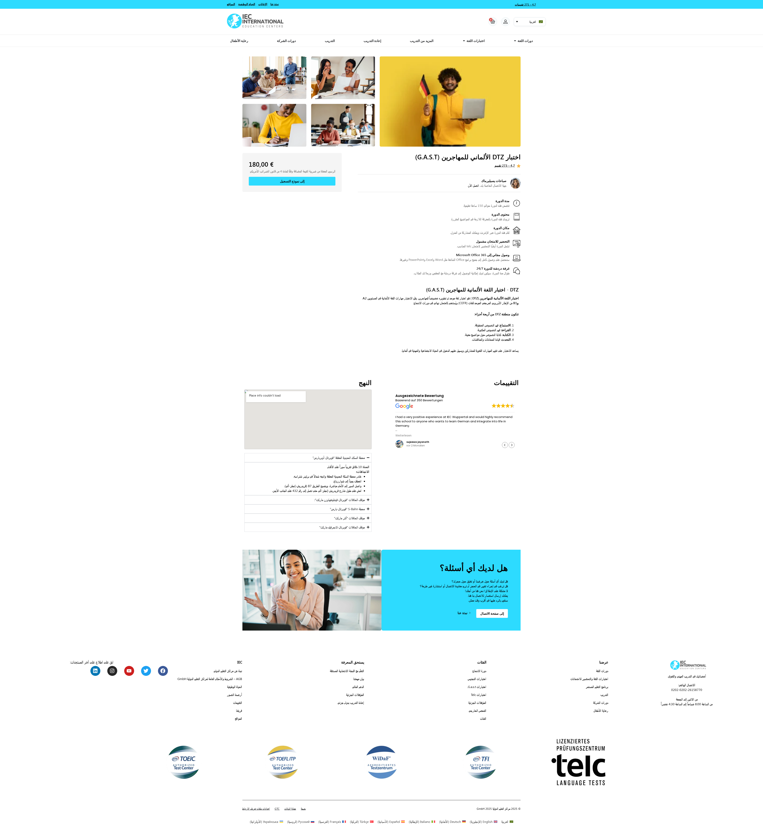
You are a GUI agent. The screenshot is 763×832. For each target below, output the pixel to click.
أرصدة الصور (234, 695)
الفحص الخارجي (477, 710)
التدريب (604, 695)
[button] (530, 21)
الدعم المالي (358, 687)
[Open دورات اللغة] (515, 40)
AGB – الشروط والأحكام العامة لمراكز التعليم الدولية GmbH (209, 679)
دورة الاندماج (479, 671)
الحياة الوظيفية (234, 687)
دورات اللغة (602, 671)
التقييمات (237, 702)
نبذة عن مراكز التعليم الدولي (228, 671)
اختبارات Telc (478, 695)
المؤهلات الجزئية (477, 702)
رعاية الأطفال (601, 710)
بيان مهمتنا (358, 679)
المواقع (238, 718)
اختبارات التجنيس (477, 679)
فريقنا (239, 710)
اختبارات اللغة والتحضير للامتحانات (589, 679)
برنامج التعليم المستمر (597, 687)
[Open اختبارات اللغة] (464, 40)
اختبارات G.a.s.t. (476, 687)
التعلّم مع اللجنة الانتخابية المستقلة (347, 671)
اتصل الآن (473, 185)
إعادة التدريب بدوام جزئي (351, 702)
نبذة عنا (274, 4)
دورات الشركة (600, 702)
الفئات (483, 718)
